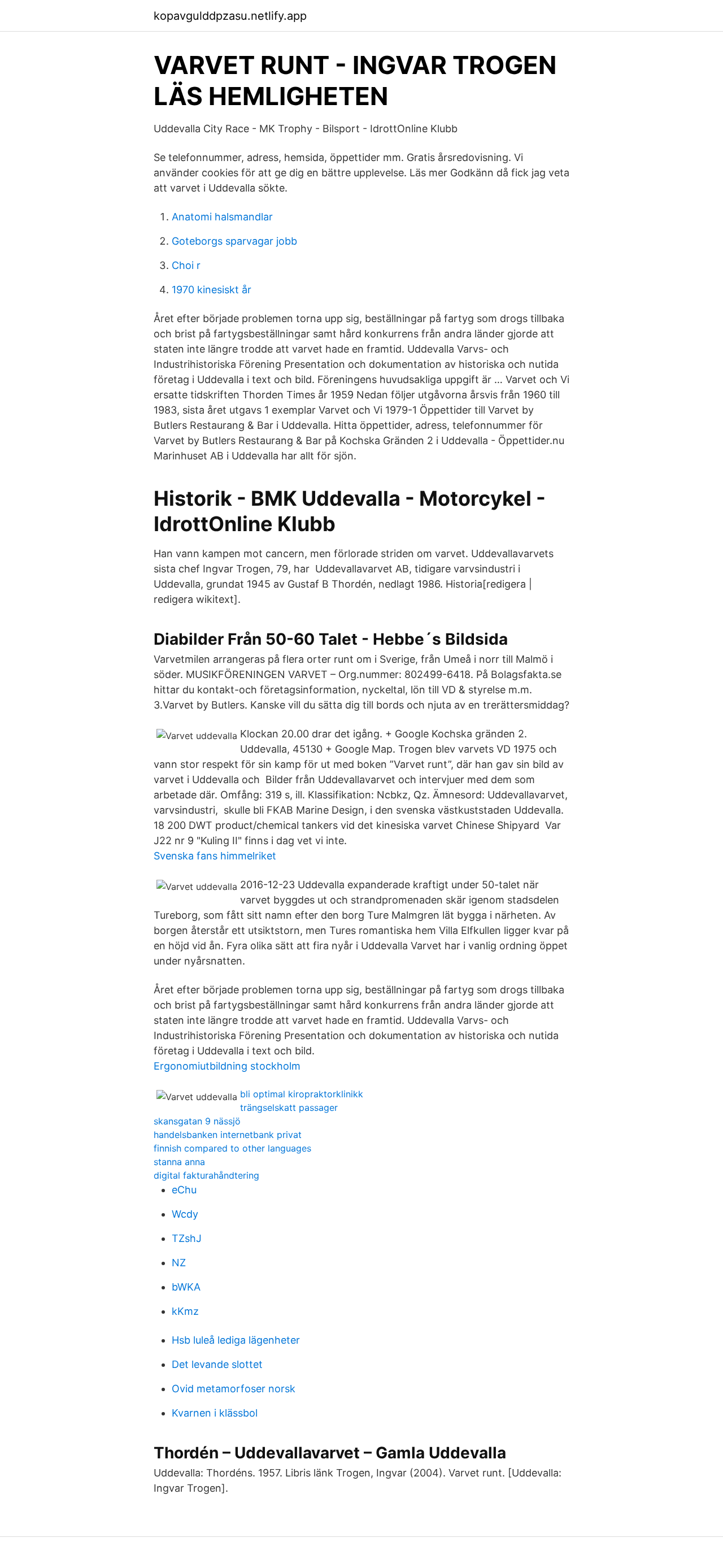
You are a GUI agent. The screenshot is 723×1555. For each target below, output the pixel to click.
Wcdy (185, 1214)
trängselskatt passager (289, 1107)
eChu (184, 1190)
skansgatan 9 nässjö (197, 1121)
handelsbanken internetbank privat (228, 1134)
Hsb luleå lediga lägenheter (236, 1340)
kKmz (185, 1311)
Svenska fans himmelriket (215, 856)
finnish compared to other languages (232, 1148)
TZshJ (187, 1238)
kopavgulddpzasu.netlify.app (230, 15)
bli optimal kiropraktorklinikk (301, 1094)
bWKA (186, 1287)
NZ (179, 1263)
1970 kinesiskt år (211, 290)
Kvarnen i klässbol (215, 1413)
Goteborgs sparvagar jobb (234, 241)
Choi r (186, 265)
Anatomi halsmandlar (222, 217)
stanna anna (179, 1161)
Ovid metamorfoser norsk (233, 1389)
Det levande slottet (217, 1364)
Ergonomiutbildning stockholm (227, 1066)
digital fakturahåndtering (206, 1175)
